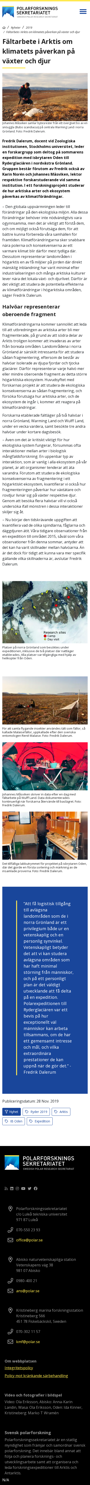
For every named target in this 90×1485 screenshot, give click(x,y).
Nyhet (13, 1111)
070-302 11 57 (28, 1331)
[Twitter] (29, 1188)
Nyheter (16, 28)
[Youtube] (23, 1188)
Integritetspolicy (19, 1367)
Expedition (42, 1121)
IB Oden (15, 1121)
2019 (29, 28)
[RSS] (6, 1188)
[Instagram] (17, 1188)
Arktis (63, 1111)
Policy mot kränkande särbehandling (36, 1375)
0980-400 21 (26, 1280)
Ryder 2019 (38, 1111)
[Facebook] (35, 1188)
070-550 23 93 (28, 1229)
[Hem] (4, 28)
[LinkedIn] (11, 1188)
